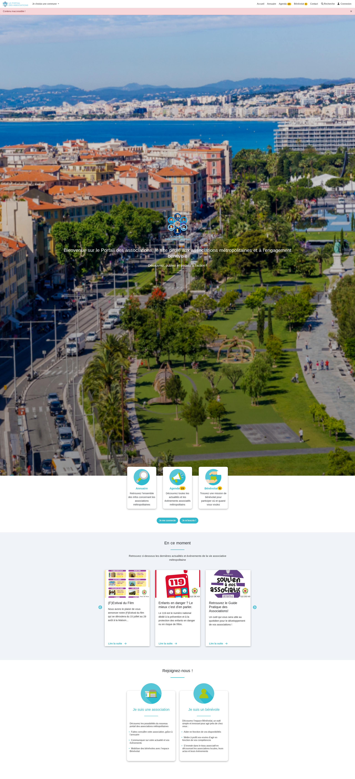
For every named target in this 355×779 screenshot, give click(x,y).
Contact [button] (314, 4)
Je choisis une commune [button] (44, 4)
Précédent (99, 606)
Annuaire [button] (271, 4)
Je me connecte (167, 520)
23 (289, 4)
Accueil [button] (260, 4)
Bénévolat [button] (300, 4)
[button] (328, 4)
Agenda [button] (284, 4)
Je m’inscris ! (189, 520)
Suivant (254, 606)
